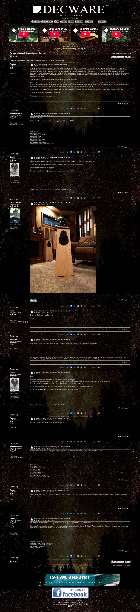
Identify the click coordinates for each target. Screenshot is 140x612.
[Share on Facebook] (71, 108)
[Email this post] (78, 108)
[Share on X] (68, 108)
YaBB (58, 602)
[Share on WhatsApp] (82, 108)
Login (75, 49)
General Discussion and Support (32, 53)
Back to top (14, 110)
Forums (13, 53)
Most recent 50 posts (70, 47)
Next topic (126, 53)
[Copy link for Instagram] (85, 108)
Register (83, 49)
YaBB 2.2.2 (77, 601)
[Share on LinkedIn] (75, 108)
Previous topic (117, 53)
